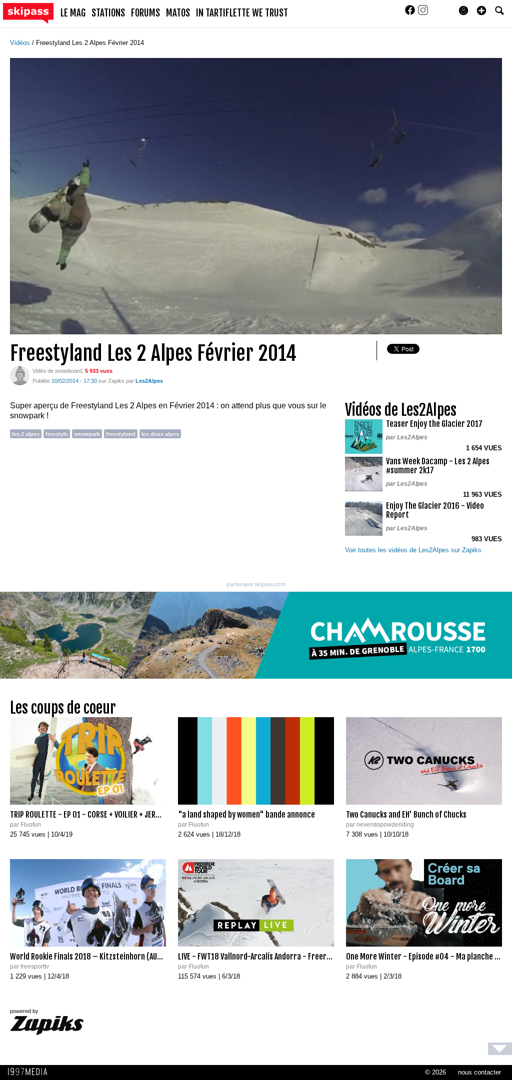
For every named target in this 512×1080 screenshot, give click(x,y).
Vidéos (21, 42)
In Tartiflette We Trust (242, 13)
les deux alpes (160, 434)
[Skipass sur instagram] (423, 13)
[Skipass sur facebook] (411, 13)
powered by (24, 1011)
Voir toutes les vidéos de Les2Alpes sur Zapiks (413, 550)
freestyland (121, 434)
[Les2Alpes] (20, 375)
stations (108, 13)
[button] (481, 10)
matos (178, 13)
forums (145, 13)
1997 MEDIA (30, 1072)
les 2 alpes (26, 434)
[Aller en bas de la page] (500, 1049)
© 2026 (435, 1072)
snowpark (87, 434)
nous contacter (479, 1072)
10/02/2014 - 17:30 (74, 381)
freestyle (57, 434)
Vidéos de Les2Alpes (400, 410)
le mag (73, 13)
